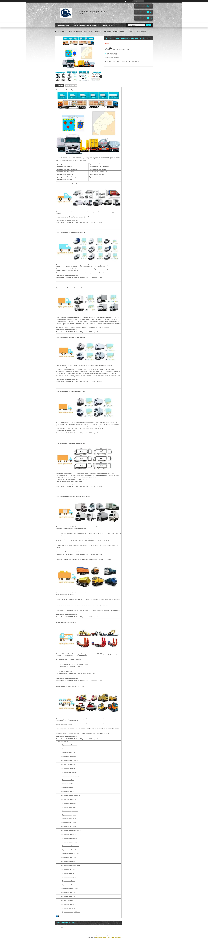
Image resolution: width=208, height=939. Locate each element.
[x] (58, 916)
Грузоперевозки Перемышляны (71, 853)
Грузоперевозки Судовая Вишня (71, 865)
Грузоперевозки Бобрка (68, 783)
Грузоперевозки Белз (68, 780)
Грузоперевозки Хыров (68, 881)
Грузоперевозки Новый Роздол (70, 760)
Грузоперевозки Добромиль (70, 811)
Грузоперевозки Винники (69, 799)
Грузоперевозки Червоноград (70, 776)
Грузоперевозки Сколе (68, 900)
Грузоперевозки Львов (68, 752)
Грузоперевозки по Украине (65, 31)
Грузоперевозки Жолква (69, 822)
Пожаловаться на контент (101, 937)
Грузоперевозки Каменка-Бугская (71, 830)
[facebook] (57, 916)
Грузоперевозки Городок (69, 807)
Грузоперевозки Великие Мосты (71, 795)
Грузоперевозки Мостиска (69, 838)
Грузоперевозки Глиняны (69, 803)
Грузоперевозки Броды (68, 787)
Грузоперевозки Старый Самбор (71, 912)
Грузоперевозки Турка (68, 869)
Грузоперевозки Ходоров (69, 877)
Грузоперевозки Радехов (69, 892)
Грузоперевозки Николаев (69, 842)
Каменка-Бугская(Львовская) (116, 31)
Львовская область (62, 741)
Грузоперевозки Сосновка (69, 908)
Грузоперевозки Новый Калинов (71, 850)
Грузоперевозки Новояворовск (70, 846)
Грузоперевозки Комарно (69, 834)
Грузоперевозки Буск (68, 791)
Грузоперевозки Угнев (68, 873)
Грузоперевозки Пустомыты (70, 857)
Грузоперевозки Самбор (69, 764)
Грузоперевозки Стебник (69, 861)
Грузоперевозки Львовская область (98, 31)
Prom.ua (111, 936)
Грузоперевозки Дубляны (69, 815)
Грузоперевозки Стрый (68, 768)
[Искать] (148, 25)
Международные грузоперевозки (85, 25)
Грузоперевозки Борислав (69, 745)
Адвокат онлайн (107, 25)
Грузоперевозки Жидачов (69, 818)
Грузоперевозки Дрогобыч (69, 748)
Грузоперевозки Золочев (69, 826)
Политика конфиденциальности (115, 937)
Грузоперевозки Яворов (68, 884)
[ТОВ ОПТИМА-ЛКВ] (65, 12)
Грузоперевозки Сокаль (68, 904)
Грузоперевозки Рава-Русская (70, 888)
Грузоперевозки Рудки (68, 896)
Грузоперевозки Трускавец (69, 772)
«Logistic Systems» (63, 25)
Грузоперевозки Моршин (69, 756)
